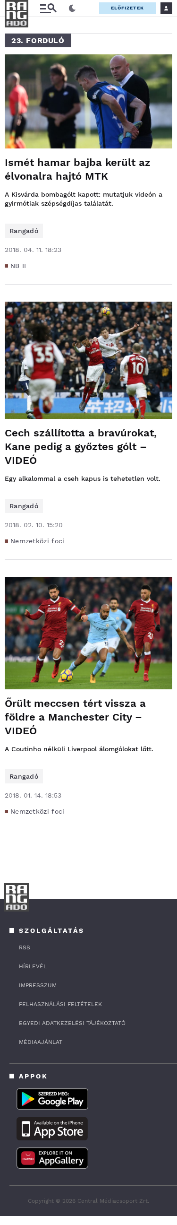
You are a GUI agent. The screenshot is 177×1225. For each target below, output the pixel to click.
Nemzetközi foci (37, 541)
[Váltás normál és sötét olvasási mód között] (72, 8)
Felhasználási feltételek (60, 1004)
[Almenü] (48, 8)
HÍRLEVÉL (33, 966)
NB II (18, 265)
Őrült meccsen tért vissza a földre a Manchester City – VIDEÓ (75, 717)
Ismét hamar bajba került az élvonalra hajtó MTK (78, 169)
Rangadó (23, 231)
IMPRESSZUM (38, 985)
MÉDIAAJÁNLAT (40, 1042)
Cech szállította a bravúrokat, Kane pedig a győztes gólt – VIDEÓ (81, 446)
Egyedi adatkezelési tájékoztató (72, 1023)
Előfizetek (127, 7)
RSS (24, 947)
